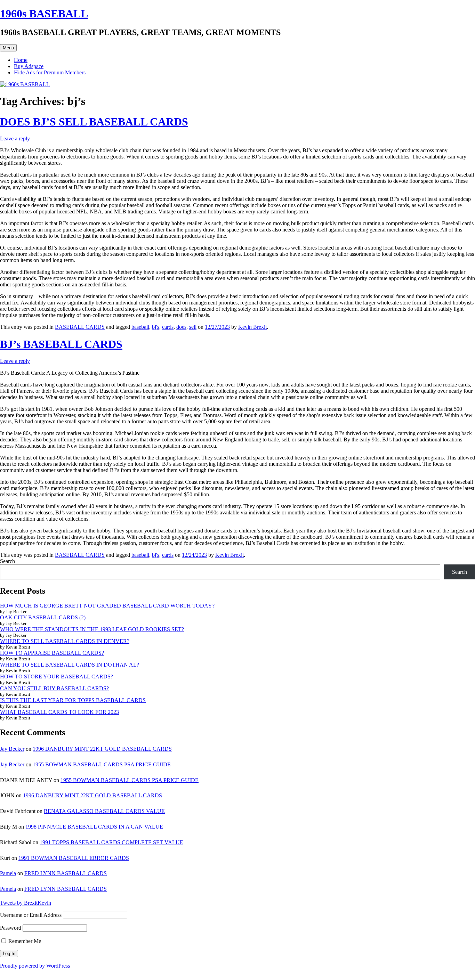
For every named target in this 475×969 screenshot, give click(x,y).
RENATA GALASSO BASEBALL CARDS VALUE (104, 811)
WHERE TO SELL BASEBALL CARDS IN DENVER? (64, 641)
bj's (155, 327)
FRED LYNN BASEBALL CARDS (65, 873)
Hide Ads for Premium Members (50, 72)
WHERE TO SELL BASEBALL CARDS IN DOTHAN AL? (69, 665)
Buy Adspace (28, 66)
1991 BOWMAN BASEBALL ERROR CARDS (73, 858)
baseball (140, 327)
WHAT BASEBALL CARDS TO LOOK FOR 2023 (59, 712)
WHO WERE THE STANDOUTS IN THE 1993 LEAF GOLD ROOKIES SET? (92, 629)
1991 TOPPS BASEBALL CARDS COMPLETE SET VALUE (111, 842)
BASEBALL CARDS (80, 327)
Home (20, 60)
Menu (8, 47)
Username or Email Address (31, 915)
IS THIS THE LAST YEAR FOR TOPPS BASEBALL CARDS (73, 700)
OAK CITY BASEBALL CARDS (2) (43, 617)
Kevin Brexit (252, 327)
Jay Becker (12, 749)
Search (7, 561)
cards (168, 327)
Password (10, 928)
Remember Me (24, 941)
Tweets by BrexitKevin (25, 903)
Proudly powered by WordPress (35, 966)
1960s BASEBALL (44, 13)
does (181, 327)
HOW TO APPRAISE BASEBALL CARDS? (52, 653)
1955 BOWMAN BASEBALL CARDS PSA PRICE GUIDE (102, 764)
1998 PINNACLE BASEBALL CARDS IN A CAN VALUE (94, 827)
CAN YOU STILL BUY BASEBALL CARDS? (54, 688)
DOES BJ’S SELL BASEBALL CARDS (94, 121)
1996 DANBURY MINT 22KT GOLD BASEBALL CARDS (102, 749)
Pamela (8, 873)
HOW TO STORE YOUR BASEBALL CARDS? (56, 676)
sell (192, 327)
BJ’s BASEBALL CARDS (61, 344)
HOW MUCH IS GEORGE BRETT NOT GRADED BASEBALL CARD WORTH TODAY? (107, 606)
